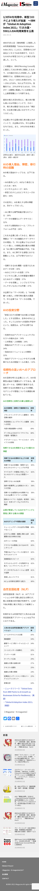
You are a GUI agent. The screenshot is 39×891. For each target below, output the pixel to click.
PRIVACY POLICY (7, 866)
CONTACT (5, 878)
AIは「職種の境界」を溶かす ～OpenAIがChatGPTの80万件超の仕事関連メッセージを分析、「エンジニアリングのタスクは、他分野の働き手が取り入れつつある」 (25, 800)
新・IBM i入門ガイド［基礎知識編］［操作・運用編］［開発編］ (25, 787)
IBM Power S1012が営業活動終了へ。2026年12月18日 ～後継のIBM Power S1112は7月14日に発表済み (25, 842)
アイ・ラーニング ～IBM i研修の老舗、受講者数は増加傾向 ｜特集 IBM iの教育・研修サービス (25, 830)
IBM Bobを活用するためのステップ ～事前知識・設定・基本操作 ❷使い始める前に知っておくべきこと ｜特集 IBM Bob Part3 (25, 816)
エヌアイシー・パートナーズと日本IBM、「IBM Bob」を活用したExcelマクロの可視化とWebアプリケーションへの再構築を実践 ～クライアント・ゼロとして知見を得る (25, 774)
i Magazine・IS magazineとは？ (13, 870)
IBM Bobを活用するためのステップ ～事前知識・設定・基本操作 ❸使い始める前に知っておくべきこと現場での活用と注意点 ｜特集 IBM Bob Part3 (25, 743)
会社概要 (5, 874)
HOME (4, 862)
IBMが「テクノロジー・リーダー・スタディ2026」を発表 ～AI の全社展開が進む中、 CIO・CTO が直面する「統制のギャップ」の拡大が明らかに (25, 758)
